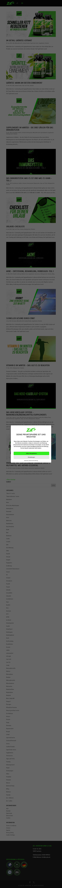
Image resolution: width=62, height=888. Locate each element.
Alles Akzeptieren (31, 453)
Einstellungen (31, 457)
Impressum (26, 460)
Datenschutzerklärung (33, 460)
